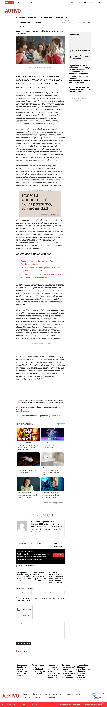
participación (21, 34)
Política (27, 31)
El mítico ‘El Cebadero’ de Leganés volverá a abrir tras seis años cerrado (80, 89)
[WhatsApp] (74, 22)
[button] (100, 14)
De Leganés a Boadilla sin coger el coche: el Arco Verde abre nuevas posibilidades (24, 577)
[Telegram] (84, 22)
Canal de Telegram (23, 411)
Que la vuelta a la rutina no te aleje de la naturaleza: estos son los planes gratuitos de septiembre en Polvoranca (80, 55)
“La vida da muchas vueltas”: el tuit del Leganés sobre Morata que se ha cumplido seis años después (68, 671)
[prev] (52, 2)
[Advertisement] (40, 349)
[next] (55, 2)
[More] (89, 22)
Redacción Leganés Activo (30, 22)
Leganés (60, 31)
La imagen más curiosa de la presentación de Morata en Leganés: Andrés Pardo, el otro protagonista (53, 671)
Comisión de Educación (47, 31)
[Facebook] (64, 22)
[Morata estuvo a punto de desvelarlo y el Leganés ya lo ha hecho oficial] (38, 659)
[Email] (79, 22)
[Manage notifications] (102, 703)
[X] (69, 22)
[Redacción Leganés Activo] (24, 529)
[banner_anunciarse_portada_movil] (40, 204)
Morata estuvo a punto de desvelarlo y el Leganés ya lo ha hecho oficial (39, 577)
